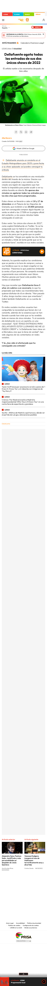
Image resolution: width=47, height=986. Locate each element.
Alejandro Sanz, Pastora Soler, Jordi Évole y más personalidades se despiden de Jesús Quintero (11, 860)
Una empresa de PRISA (23, 935)
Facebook (16, 132)
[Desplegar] (23, 974)
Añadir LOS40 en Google (25, 148)
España (4, 28)
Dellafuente (7, 176)
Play (44, 981)
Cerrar (43, 34)
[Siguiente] (43, 43)
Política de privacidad (34, 923)
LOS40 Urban (7, 49)
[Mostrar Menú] (3, 20)
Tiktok (14, 878)
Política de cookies (14, 925)
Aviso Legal (10, 923)
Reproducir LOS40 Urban (42, 251)
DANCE (27, 14)
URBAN (38, 14)
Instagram (10, 878)
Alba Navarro (7, 138)
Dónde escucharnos (30, 928)
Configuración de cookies (31, 925)
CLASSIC (17, 14)
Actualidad (17, 49)
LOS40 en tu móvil (16, 928)
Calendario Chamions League (33, 43)
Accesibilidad (20, 923)
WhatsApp (26, 132)
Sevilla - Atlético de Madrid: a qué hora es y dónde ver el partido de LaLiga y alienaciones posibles (23, 414)
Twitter (21, 132)
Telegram (31, 132)
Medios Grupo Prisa (23, 941)
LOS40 (5, 14)
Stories (37, 878)
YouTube (19, 878)
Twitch (32, 878)
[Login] (44, 20)
